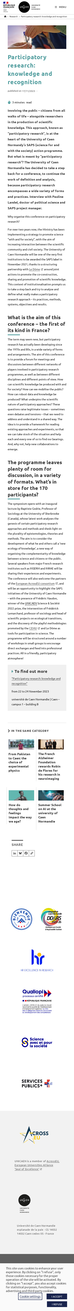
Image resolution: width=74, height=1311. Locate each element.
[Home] (5, 16)
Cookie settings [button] (30, 1296)
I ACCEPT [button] (57, 1296)
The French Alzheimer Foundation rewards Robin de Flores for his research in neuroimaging (49, 766)
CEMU (33, 628)
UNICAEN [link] (31, 603)
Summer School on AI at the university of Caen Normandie (49, 813)
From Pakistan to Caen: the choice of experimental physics (19, 762)
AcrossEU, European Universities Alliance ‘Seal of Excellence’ (37, 1165)
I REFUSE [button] (57, 1304)
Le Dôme (34, 269)
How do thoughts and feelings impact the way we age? (20, 813)
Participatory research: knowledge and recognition (44, 16)
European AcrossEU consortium (35, 583)
